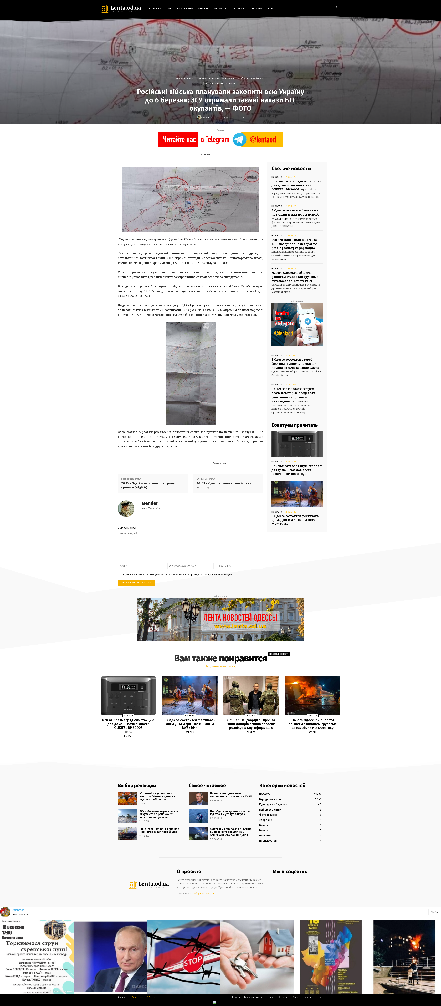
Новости (231, 84)
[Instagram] (318, 7)
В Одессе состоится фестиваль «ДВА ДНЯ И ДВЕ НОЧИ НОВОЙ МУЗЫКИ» (295, 214)
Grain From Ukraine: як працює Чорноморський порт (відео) (159, 830)
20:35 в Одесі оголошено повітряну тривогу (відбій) (148, 485)
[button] (335, 7)
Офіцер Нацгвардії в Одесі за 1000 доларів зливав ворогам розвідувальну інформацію (294, 244)
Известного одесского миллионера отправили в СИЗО (231, 795)
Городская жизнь (184, 78)
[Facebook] (313, 7)
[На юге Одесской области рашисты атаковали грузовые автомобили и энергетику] (312, 695)
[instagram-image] (37, 957)
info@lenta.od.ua (203, 893)
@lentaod (18, 910)
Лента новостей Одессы (144, 997)
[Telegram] (323, 7)
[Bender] (200, 117)
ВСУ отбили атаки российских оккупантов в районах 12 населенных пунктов (158, 814)
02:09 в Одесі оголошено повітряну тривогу (224, 485)
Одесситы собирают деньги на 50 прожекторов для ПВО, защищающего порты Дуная (231, 832)
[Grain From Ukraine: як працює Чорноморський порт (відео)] (127, 834)
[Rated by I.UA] (220, 1003)
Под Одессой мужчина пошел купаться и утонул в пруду (230, 813)
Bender (210, 117)
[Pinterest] (238, 154)
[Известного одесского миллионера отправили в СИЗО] (198, 798)
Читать (434, 912)
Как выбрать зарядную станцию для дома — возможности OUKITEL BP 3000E (296, 185)
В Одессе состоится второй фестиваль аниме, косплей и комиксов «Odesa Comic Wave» (295, 364)
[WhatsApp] (246, 154)
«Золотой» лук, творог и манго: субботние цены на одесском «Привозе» (157, 796)
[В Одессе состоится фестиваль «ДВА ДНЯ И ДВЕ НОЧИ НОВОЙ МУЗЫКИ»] (297, 494)
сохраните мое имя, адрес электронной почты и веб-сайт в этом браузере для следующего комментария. (177, 574)
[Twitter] (328, 7)
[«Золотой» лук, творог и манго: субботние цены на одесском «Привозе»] (127, 798)
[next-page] (223, 744)
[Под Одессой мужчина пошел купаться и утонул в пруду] (198, 816)
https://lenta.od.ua (151, 508)
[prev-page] (216, 744)
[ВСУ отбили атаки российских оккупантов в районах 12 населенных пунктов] (127, 816)
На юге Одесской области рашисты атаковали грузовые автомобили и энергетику (294, 277)
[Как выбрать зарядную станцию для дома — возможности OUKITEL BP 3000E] (297, 444)
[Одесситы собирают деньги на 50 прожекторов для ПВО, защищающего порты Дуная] (198, 834)
